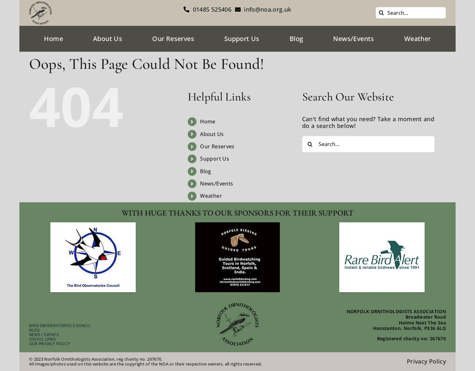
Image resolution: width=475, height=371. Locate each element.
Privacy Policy (426, 361)
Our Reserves (217, 146)
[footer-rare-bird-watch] (382, 225)
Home (207, 121)
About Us (212, 134)
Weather (211, 195)
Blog (205, 171)
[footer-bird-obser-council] (93, 225)
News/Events (216, 183)
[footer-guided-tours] (237, 225)
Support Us (214, 158)
